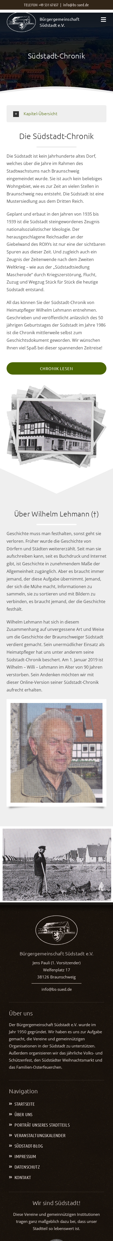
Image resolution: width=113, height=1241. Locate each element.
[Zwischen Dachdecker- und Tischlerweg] (57, 865)
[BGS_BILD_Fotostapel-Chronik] (57, 388)
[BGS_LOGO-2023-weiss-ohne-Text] (21, 14)
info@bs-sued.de (76, 4)
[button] (56, 114)
